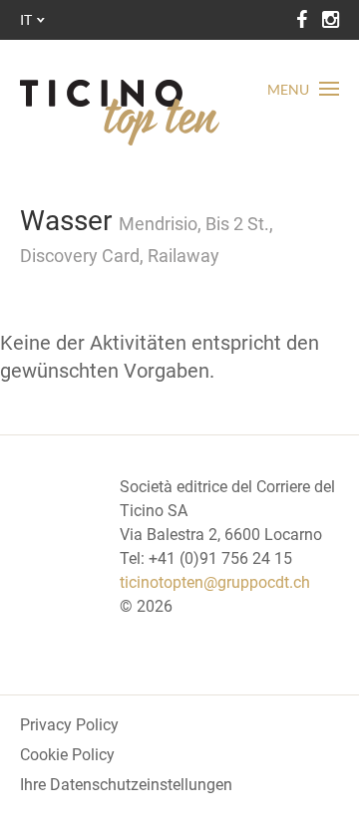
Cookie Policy (67, 754)
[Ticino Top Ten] (119, 112)
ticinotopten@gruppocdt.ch (215, 582)
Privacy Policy (69, 724)
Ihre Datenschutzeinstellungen (126, 784)
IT (26, 19)
